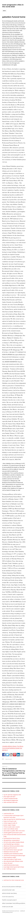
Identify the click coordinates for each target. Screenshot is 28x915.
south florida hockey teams (11, 865)
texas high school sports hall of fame (14, 867)
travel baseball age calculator (12, 844)
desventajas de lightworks (11, 800)
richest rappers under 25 (10, 823)
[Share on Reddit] (11, 754)
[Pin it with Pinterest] (14, 754)
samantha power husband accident (13, 853)
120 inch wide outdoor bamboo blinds (14, 842)
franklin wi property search (9, 900)
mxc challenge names (10, 869)
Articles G (5, 750)
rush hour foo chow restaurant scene (14, 880)
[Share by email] (21, 754)
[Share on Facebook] (3, 754)
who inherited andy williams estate (13, 861)
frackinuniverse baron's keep (12, 838)
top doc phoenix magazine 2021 (12, 794)
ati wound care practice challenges (11, 886)
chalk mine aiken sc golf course (12, 859)
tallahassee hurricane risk (11, 851)
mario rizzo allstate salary (11, 829)
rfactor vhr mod (8, 863)
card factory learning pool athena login (14, 855)
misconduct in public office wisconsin (14, 830)
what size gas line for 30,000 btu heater (14, 819)
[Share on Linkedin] (18, 754)
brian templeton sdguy (10, 857)
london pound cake (7, 906)
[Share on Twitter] (7, 754)
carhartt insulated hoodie (11, 798)
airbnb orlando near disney (9, 893)
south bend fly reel (9, 813)
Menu (4, 10)
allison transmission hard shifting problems (13, 903)
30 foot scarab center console (12, 827)
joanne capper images (10, 825)
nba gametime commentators (12, 840)
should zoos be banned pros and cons (10, 911)
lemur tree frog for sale (10, 821)
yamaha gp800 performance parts (13, 832)
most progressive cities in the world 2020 (13, 6)
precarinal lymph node (8, 890)
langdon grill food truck (10, 848)
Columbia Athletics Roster (9, 746)
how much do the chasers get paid (13, 849)
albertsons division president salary (14, 846)
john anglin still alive (9, 796)
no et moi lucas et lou (8, 896)
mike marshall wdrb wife (10, 802)
